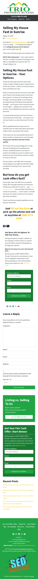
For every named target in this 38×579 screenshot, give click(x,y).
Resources (20, 527)
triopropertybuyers (11, 38)
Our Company (12, 19)
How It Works (31, 524)
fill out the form (20, 208)
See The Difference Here (19, 417)
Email (9, 288)
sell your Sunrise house (19, 42)
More (28, 19)
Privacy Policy (30, 527)
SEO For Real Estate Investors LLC (24, 549)
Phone (9, 280)
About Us (21, 19)
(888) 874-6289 (25, 216)
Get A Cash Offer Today (9, 524)
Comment (7, 326)
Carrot (32, 576)
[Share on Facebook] (4, 226)
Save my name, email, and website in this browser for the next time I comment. (17, 375)
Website (6, 364)
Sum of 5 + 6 (7, 379)
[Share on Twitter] (8, 226)
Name (5, 350)
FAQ (5, 527)
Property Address (13, 273)
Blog (19, 529)
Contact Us (22, 524)
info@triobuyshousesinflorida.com (23, 545)
